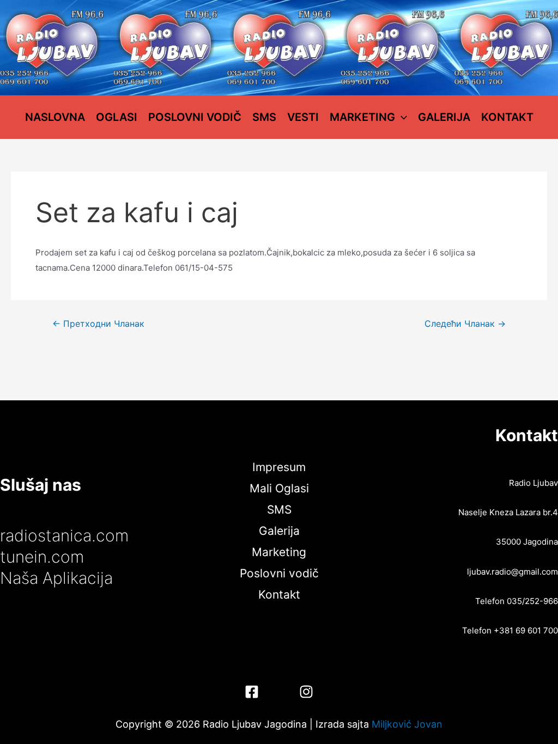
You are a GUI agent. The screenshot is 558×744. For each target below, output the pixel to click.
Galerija (444, 117)
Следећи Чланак (465, 324)
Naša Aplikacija (56, 578)
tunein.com (42, 556)
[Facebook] (252, 692)
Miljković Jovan (407, 724)
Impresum (279, 467)
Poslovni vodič (194, 117)
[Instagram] (306, 692)
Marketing (362, 117)
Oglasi (116, 117)
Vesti (303, 117)
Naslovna (55, 117)
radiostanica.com (64, 535)
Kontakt (507, 117)
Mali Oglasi (279, 488)
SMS (264, 117)
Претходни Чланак (98, 324)
